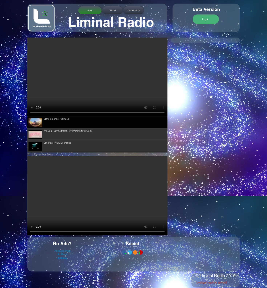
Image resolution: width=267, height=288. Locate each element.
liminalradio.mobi (211, 283)
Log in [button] (205, 19)
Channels (112, 10)
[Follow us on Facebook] (124, 252)
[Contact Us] (140, 252)
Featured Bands (134, 10)
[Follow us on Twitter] (130, 252)
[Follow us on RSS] (135, 252)
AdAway (62, 258)
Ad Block (62, 254)
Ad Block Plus (62, 250)
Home (90, 10)
